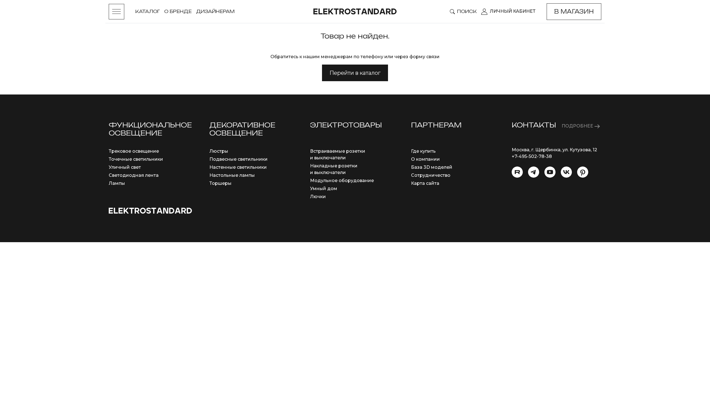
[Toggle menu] (116, 11)
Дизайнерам (215, 11)
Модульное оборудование (342, 180)
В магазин (574, 11)
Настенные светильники (238, 167)
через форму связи (417, 56)
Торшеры (220, 183)
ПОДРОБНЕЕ (578, 126)
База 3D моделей (431, 167)
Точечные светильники (136, 159)
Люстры (218, 151)
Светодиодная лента (134, 175)
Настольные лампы (232, 175)
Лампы (117, 183)
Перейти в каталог (355, 73)
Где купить (423, 151)
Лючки (318, 196)
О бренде (178, 11)
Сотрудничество (430, 175)
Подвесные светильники (238, 159)
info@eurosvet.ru (531, 163)
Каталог (147, 11)
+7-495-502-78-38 (532, 156)
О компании (425, 159)
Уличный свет (125, 167)
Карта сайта (425, 183)
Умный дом (323, 188)
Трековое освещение (134, 151)
